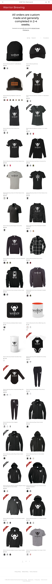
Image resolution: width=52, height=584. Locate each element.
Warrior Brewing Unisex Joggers (10, 422)
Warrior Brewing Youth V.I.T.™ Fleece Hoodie (36, 518)
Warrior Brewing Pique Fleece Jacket (34, 422)
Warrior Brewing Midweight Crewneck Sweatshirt (14, 258)
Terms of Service (33, 571)
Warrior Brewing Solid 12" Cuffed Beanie (12, 63)
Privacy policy (37, 579)
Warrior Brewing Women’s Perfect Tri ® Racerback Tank (37, 96)
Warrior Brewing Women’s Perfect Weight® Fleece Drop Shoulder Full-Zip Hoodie (14, 486)
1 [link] (22, 561)
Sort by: (28, 38)
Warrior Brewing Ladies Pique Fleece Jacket (13, 453)
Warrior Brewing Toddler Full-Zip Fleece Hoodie (14, 518)
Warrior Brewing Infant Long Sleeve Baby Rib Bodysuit (13, 390)
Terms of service (44, 579)
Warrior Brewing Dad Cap (32, 63)
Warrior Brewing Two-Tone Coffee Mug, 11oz (36, 322)
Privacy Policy (18, 571)
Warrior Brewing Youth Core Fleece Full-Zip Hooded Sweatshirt (36, 486)
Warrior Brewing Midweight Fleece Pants (35, 389)
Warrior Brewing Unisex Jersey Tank (11, 128)
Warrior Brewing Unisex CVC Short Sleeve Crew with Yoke (13, 193)
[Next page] (29, 561)
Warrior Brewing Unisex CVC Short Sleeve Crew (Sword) (36, 193)
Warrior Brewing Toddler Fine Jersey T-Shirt (36, 550)
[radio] (4, 68)
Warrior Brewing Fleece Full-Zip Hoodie (35, 453)
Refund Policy (25, 571)
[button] (2, 2)
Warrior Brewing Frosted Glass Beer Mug (12, 356)
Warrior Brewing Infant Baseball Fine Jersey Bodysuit (36, 357)
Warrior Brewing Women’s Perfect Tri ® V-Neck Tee (36, 129)
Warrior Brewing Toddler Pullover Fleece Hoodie (14, 550)
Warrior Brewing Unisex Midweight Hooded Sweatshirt (36, 226)
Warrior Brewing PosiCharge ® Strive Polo (12, 225)
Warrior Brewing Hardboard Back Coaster (12, 322)
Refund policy (30, 579)
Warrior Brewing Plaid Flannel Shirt (34, 258)
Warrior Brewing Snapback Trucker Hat (12, 95)
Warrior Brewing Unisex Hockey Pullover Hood (13, 290)
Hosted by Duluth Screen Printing (20, 579)
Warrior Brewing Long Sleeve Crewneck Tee (36, 161)
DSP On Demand (11, 579)
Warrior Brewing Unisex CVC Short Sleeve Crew (13, 161)
